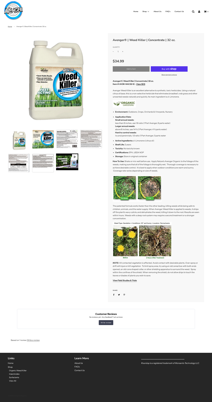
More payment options (169, 75)
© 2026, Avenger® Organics (17, 396)
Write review (106, 323)
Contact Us (179, 11)
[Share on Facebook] (114, 294)
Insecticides (14, 374)
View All (12, 381)
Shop (10, 367)
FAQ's (168, 11)
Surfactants (14, 377)
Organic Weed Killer (18, 370)
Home (135, 11)
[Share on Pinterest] (124, 294)
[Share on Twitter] (119, 294)
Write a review (33, 340)
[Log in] (199, 11)
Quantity (116, 47)
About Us (157, 11)
